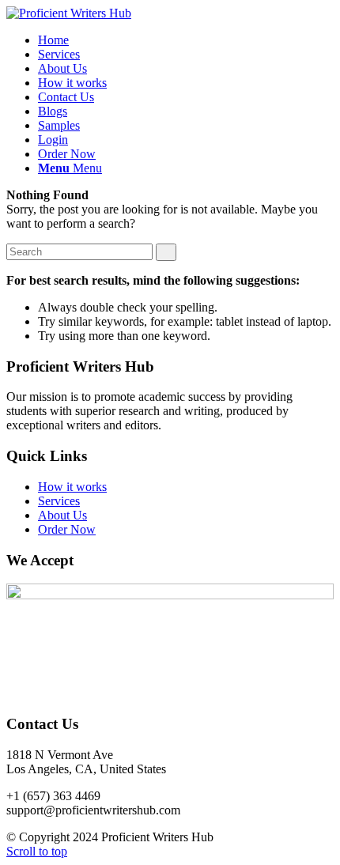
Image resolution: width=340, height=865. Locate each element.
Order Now (67, 529)
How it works (72, 486)
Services (59, 501)
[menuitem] (53, 40)
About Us (62, 515)
